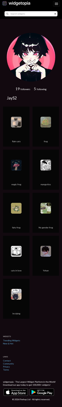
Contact (7, 360)
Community (8, 363)
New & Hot (8, 343)
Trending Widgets (11, 340)
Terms (6, 369)
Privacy (6, 366)
